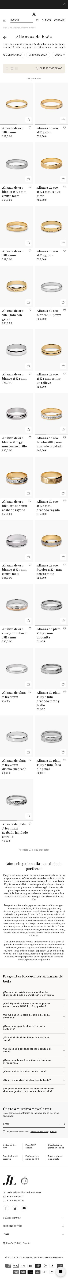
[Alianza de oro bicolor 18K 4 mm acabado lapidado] (51, 414)
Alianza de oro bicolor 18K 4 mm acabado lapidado (50, 442)
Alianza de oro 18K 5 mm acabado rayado (48, 506)
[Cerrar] (63, 4)
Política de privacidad (39, 1132)
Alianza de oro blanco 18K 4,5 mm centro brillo (14, 442)
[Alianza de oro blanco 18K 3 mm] (51, 286)
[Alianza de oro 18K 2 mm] (16, 104)
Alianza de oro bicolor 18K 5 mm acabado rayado (14, 506)
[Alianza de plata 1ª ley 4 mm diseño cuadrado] (16, 736)
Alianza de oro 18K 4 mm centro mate (49, 191)
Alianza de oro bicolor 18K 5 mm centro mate (49, 569)
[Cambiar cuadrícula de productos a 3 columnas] (7, 68)
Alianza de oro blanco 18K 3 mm (49, 313)
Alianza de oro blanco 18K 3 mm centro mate (14, 191)
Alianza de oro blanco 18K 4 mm (14, 376)
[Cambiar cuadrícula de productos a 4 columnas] (12, 68)
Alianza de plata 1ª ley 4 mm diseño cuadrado (14, 765)
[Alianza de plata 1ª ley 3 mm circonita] (51, 605)
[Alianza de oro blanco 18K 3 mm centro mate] (16, 163)
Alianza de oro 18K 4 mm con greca (12, 315)
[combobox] (12, 1243)
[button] (4, 20)
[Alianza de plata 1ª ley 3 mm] (16, 668)
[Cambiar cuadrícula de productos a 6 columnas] (17, 68)
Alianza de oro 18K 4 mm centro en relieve (49, 378)
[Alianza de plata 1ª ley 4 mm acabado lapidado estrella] (16, 800)
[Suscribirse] (62, 1124)
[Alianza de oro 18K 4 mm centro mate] (51, 163)
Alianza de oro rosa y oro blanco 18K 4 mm (14, 633)
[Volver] (5, 37)
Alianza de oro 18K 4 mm (12, 253)
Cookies (53, 1132)
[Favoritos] (37, 20)
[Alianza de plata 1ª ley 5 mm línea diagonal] (51, 736)
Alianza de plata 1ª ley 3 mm (14, 695)
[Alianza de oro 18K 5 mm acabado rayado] (51, 477)
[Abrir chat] (61, 1272)
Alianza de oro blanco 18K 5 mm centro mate (14, 569)
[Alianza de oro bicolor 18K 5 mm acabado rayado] (16, 477)
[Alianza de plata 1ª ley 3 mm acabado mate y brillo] (51, 668)
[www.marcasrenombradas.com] (24, 1180)
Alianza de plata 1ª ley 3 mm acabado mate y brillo (49, 699)
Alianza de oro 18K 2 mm (12, 130)
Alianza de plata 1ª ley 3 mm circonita (49, 633)
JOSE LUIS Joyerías (23, 1258)
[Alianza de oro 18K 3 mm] (51, 104)
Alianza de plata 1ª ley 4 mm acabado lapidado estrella (15, 830)
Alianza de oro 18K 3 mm (47, 130)
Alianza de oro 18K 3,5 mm (47, 253)
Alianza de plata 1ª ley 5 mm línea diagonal (49, 765)
